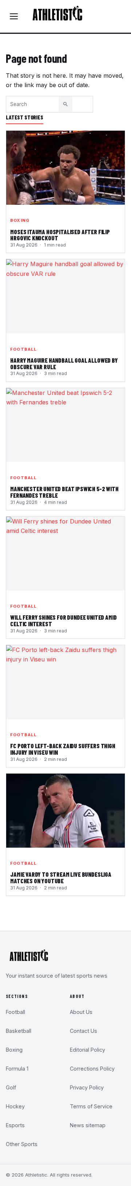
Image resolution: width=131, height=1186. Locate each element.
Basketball (18, 1031)
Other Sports (21, 1144)
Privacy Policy (87, 1087)
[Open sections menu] (14, 16)
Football (23, 349)
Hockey (15, 1106)
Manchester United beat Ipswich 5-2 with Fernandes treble (64, 492)
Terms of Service (91, 1106)
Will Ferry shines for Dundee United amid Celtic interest (63, 620)
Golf (11, 1087)
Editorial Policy (87, 1050)
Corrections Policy (92, 1068)
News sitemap (88, 1125)
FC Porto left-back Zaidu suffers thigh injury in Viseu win (62, 749)
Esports (15, 1125)
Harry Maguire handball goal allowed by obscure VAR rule (64, 363)
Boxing (19, 220)
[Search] (65, 104)
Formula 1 (17, 1068)
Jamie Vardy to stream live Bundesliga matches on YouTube (60, 877)
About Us (81, 1012)
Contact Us (83, 1031)
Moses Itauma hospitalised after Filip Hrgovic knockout (60, 235)
